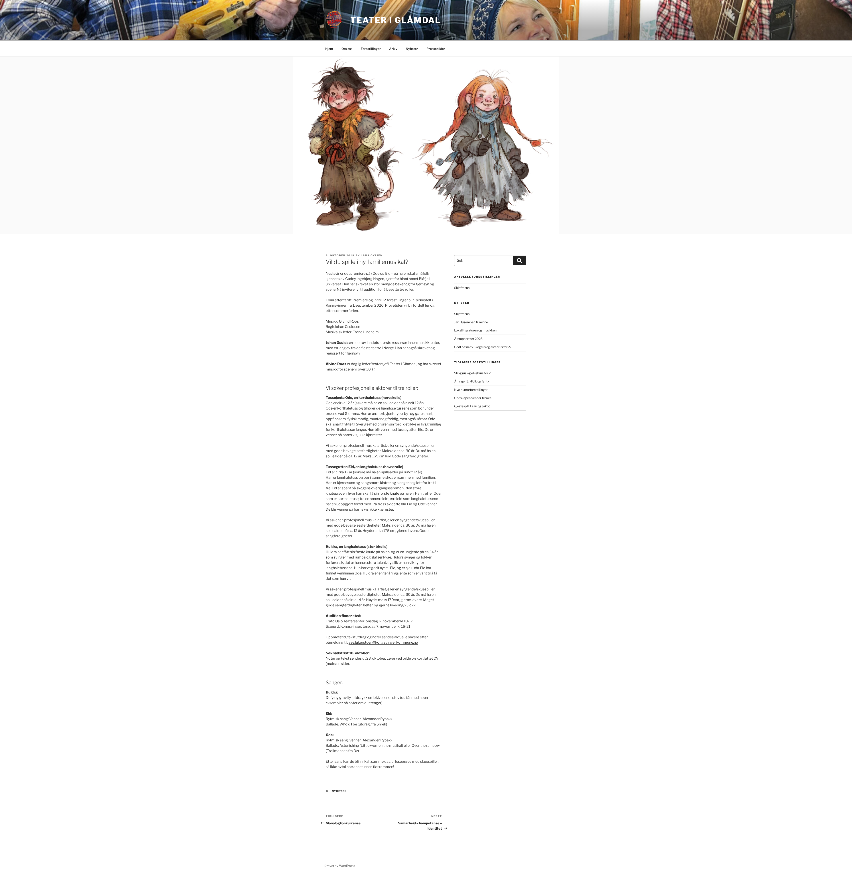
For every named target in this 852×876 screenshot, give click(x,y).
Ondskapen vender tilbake (472, 398)
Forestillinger (371, 49)
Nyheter (412, 49)
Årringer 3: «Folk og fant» (471, 381)
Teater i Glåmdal (395, 20)
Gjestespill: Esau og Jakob (472, 406)
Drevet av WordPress (339, 866)
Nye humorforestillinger (470, 390)
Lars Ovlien (372, 255)
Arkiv (393, 49)
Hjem (329, 49)
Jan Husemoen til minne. (471, 322)
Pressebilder (435, 49)
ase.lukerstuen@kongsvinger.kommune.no (383, 642)
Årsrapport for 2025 (468, 339)
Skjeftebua (462, 288)
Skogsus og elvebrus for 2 (472, 373)
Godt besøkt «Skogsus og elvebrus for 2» (482, 347)
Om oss (346, 49)
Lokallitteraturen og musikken (475, 330)
